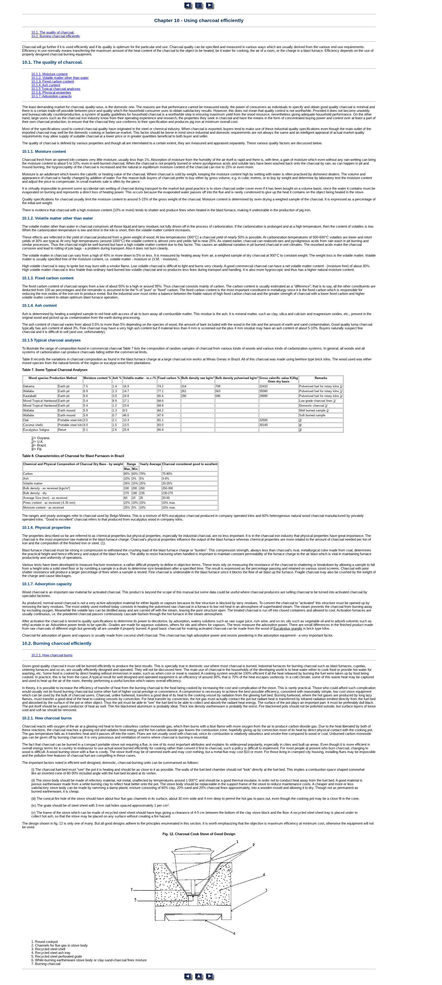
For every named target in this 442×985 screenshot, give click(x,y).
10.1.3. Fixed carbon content (52, 81)
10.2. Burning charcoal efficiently (55, 36)
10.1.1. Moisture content (49, 74)
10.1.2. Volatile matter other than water (60, 78)
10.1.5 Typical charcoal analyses (55, 89)
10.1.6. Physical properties (51, 92)
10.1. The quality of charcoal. (52, 32)
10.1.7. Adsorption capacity (51, 96)
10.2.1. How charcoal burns (52, 655)
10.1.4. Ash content (45, 85)
